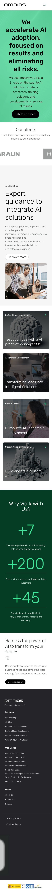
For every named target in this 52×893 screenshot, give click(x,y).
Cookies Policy (13, 824)
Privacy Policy (14, 818)
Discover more (16, 257)
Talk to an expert (25, 114)
